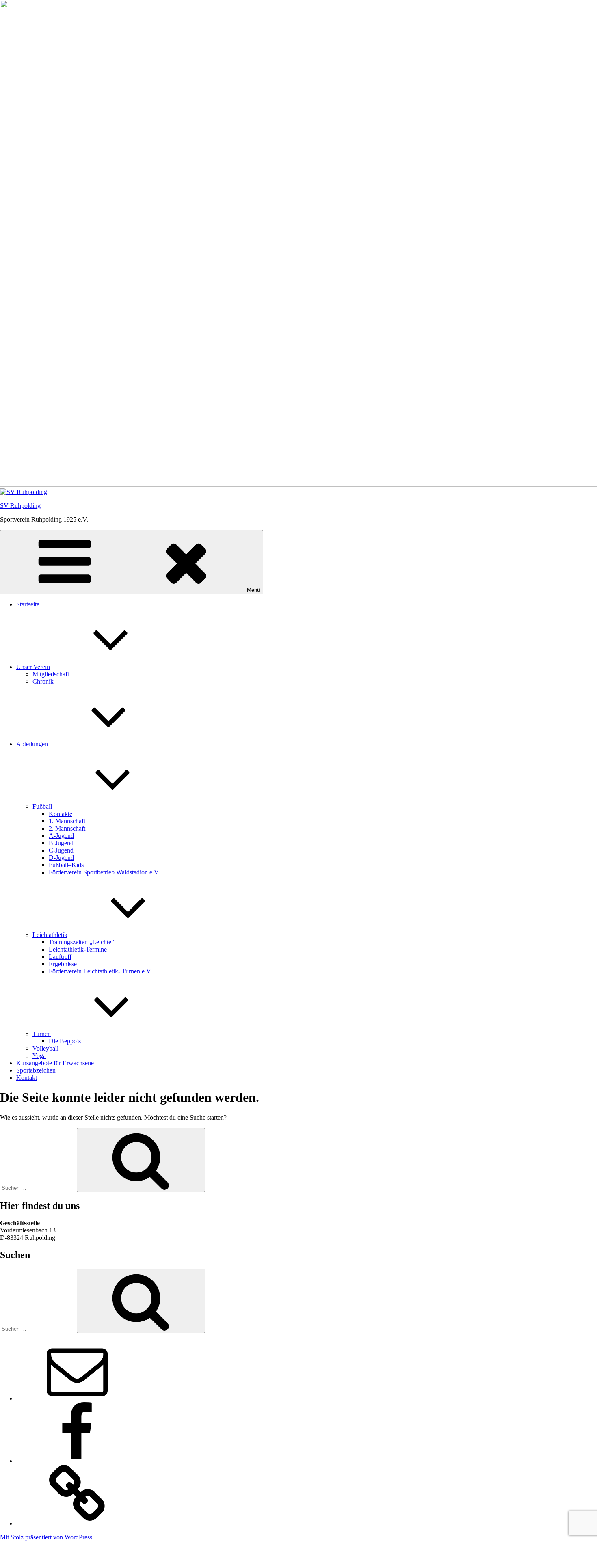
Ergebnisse (63, 963)
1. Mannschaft (67, 821)
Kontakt (26, 1077)
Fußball (42, 806)
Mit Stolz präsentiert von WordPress (46, 1537)
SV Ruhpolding (20, 505)
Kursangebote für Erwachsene (55, 1063)
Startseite (27, 604)
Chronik (43, 681)
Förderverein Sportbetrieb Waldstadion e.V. (104, 872)
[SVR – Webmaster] (77, 1398)
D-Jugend (61, 857)
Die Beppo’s (65, 1041)
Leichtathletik (49, 934)
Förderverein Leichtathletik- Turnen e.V (100, 971)
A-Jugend (61, 835)
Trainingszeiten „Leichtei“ (82, 942)
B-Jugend (61, 843)
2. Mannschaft (67, 828)
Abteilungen (32, 743)
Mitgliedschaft (50, 674)
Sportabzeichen (36, 1070)
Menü (253, 590)
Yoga (39, 1055)
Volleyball (45, 1048)
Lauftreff (60, 956)
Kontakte (60, 813)
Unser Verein (33, 666)
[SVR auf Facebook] (77, 1460)
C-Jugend (61, 850)
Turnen (41, 1033)
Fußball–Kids (66, 864)
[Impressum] (77, 1523)
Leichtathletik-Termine (78, 949)
